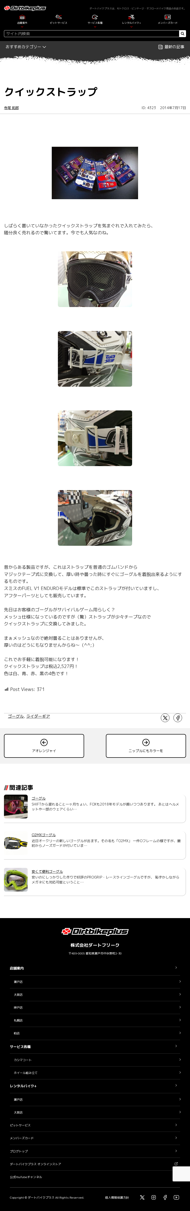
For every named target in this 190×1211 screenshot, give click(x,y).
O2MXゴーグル (44, 834)
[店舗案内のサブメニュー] (22, 26)
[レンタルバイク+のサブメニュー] (131, 26)
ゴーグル (16, 716)
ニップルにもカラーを (146, 750)
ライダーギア (38, 716)
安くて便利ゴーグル (47, 871)
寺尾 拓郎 (11, 107)
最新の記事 (174, 46)
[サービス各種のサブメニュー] (95, 26)
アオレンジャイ (44, 750)
